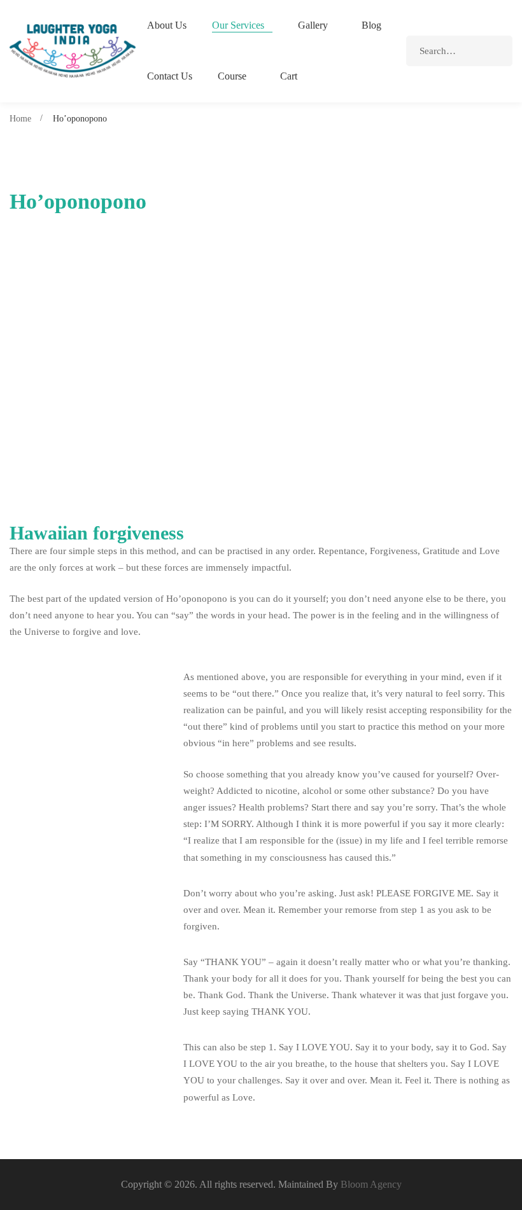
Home (20, 118)
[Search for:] (459, 51)
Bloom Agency (371, 1184)
